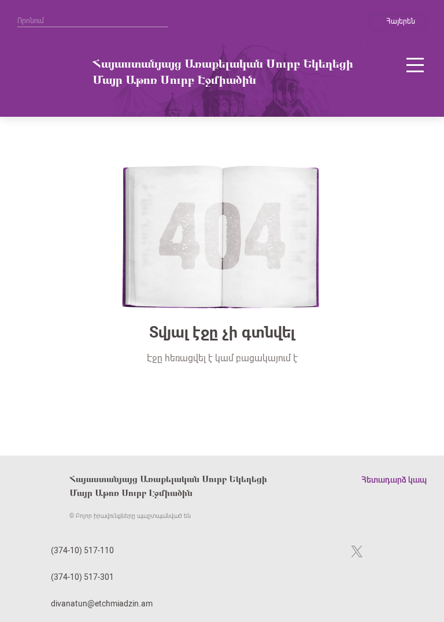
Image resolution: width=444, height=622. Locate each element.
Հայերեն (400, 21)
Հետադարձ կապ (394, 479)
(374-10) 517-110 (82, 550)
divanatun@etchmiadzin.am (102, 603)
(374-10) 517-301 (82, 577)
